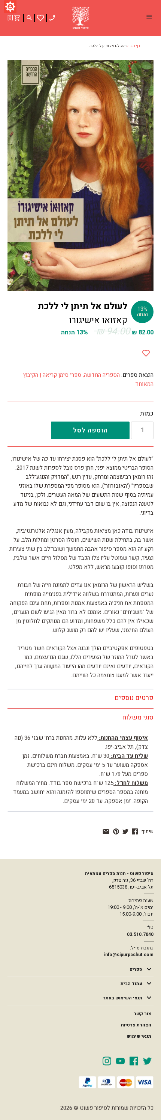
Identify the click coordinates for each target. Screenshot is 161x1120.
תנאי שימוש (139, 1036)
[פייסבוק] (135, 831)
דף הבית (133, 45)
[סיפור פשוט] (80, 18)
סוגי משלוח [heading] (138, 717)
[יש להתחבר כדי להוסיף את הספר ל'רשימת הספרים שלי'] (40, 18)
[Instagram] (107, 1060)
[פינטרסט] (116, 831)
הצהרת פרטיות (136, 1025)
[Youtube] (120, 1060)
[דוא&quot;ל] (106, 831)
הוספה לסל (90, 430)
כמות (147, 413)
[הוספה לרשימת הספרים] (146, 351)
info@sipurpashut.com (129, 954)
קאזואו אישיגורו (98, 320)
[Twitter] (147, 1060)
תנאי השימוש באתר (122, 998)
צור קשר (142, 1013)
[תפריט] (149, 17)
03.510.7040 (140, 934)
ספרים (136, 969)
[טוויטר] (125, 831)
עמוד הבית (131, 983)
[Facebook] (134, 1060)
